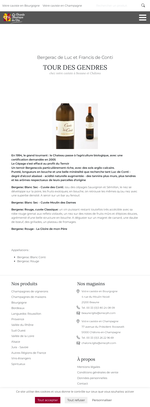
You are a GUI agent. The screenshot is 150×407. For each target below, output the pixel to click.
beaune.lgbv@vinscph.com (99, 313)
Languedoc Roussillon (26, 313)
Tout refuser (76, 400)
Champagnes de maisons (28, 297)
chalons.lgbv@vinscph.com (99, 343)
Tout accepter (48, 400)
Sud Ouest (18, 330)
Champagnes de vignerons (29, 291)
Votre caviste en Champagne (62, 5)
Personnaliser (102, 400)
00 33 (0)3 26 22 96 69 (100, 337)
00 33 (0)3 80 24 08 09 (100, 307)
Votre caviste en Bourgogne (21, 5)
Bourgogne (19, 302)
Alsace (15, 341)
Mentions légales (88, 367)
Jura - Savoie (19, 347)
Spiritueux (18, 364)
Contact (82, 383)
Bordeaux (18, 308)
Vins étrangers (21, 358)
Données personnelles (92, 378)
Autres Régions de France (28, 353)
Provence (17, 319)
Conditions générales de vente (97, 372)
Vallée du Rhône (22, 325)
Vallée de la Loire (22, 336)
